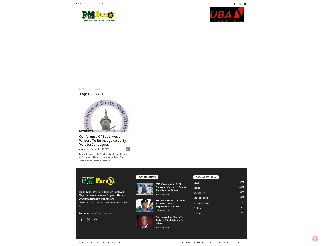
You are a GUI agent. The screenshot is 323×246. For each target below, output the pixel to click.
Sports (196, 188)
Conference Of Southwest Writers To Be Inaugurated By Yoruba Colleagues (102, 140)
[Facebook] (234, 4)
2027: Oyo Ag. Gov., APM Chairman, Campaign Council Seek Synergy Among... (171, 187)
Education (198, 213)
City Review (199, 193)
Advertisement (224, 242)
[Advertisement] (161, 59)
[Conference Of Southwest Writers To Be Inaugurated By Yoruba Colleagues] (104, 116)
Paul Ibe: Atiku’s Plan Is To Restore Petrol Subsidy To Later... (169, 220)
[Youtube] (245, 4)
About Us (186, 242)
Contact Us (239, 242)
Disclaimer (198, 242)
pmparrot (83, 149)
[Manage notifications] (315, 238)
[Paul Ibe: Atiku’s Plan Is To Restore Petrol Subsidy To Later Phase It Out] (144, 221)
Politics (197, 208)
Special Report (86, 131)
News (196, 183)
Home (81, 89)
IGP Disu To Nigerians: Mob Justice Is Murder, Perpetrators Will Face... (170, 203)
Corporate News (201, 203)
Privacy (210, 242)
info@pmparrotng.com (102, 213)
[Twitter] (240, 4)
